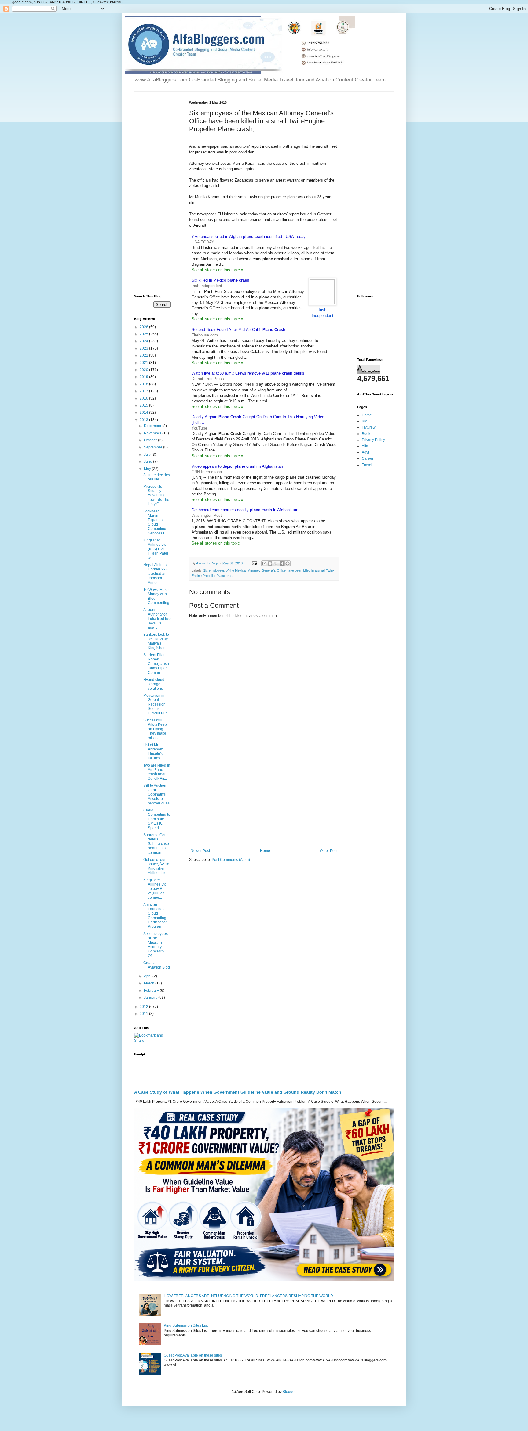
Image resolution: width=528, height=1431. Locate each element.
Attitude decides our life (156, 477)
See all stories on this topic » (217, 270)
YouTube (199, 428)
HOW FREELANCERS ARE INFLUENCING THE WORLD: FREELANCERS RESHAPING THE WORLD (248, 1296)
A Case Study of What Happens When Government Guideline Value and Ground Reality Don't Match (237, 1092)
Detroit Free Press (208, 378)
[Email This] (264, 563)
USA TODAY (203, 242)
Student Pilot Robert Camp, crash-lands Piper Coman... (156, 664)
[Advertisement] (264, 798)
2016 (144, 398)
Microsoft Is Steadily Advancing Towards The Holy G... (156, 495)
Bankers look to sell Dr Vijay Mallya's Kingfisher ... (156, 641)
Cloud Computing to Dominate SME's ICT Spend (156, 819)
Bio (364, 421)
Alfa (365, 446)
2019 (144, 377)
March (149, 983)
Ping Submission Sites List (186, 1325)
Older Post (328, 851)
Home (265, 851)
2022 (144, 355)
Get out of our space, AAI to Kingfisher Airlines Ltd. (156, 866)
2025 (144, 334)
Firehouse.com (205, 335)
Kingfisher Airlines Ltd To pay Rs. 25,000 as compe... (155, 889)
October (151, 440)
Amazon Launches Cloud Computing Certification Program (155, 916)
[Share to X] (276, 563)
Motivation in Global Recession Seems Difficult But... (156, 704)
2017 (144, 391)
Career (367, 458)
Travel (367, 465)
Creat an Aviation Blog (156, 965)
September (153, 447)
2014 (144, 412)
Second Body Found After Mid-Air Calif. (238, 329)
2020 (144, 370)
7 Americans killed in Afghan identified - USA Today (249, 236)
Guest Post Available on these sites (193, 1355)
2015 (144, 405)
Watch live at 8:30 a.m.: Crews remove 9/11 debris (248, 373)
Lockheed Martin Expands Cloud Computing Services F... (155, 522)
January (151, 997)
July (148, 454)
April (148, 976)
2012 (144, 1007)
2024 (144, 341)
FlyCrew (369, 427)
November (153, 433)
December (153, 426)
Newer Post (200, 851)
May (148, 469)
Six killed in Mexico (220, 280)
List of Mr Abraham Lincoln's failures (153, 751)
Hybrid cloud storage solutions (153, 684)
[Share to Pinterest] (287, 563)
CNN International (207, 471)
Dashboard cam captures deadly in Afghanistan (245, 510)
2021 (144, 363)
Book (366, 434)
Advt (365, 452)
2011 (144, 1014)
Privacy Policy (373, 440)
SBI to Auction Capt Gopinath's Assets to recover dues (156, 794)
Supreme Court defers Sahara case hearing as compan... (156, 844)
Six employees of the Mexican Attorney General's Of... (155, 945)
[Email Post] (254, 563)
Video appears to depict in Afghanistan (237, 466)
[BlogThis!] (270, 563)
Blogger (289, 1392)
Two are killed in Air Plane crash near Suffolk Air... (156, 772)
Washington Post (207, 515)
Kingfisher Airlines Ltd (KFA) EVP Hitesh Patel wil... (155, 549)
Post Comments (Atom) (231, 860)
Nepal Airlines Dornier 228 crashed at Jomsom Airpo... (155, 574)
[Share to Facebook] (282, 563)
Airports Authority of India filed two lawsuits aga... (157, 619)
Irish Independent (207, 285)
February (152, 990)
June (148, 461)
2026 (144, 327)
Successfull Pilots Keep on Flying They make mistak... (155, 729)
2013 (144, 420)
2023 (144, 348)
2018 (144, 384)
